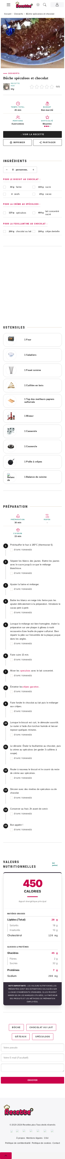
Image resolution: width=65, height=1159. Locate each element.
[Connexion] (57, 4)
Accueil (8, 14)
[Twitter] (17, 1131)
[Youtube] (46, 1131)
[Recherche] (44, 4)
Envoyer (33, 1080)
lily (12, 89)
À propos (20, 1138)
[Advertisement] (32, 285)
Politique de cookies (41, 1143)
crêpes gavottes (30, 687)
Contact (56, 1143)
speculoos (25, 670)
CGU (46, 1138)
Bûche (16, 1027)
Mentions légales (34, 1138)
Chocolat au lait (41, 1027)
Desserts (18, 14)
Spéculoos (42, 1037)
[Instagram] (24, 1131)
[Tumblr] (38, 1131)
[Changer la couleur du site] (38, 4)
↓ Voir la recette (32, 134)
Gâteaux (21, 1037)
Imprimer (19, 142)
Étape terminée (23, 550)
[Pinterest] (31, 1131)
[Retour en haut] (6, 1155)
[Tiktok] (53, 1131)
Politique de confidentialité (17, 1143)
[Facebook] (11, 1131)
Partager (49, 142)
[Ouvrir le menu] (8, 4)
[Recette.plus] (26, 6)
